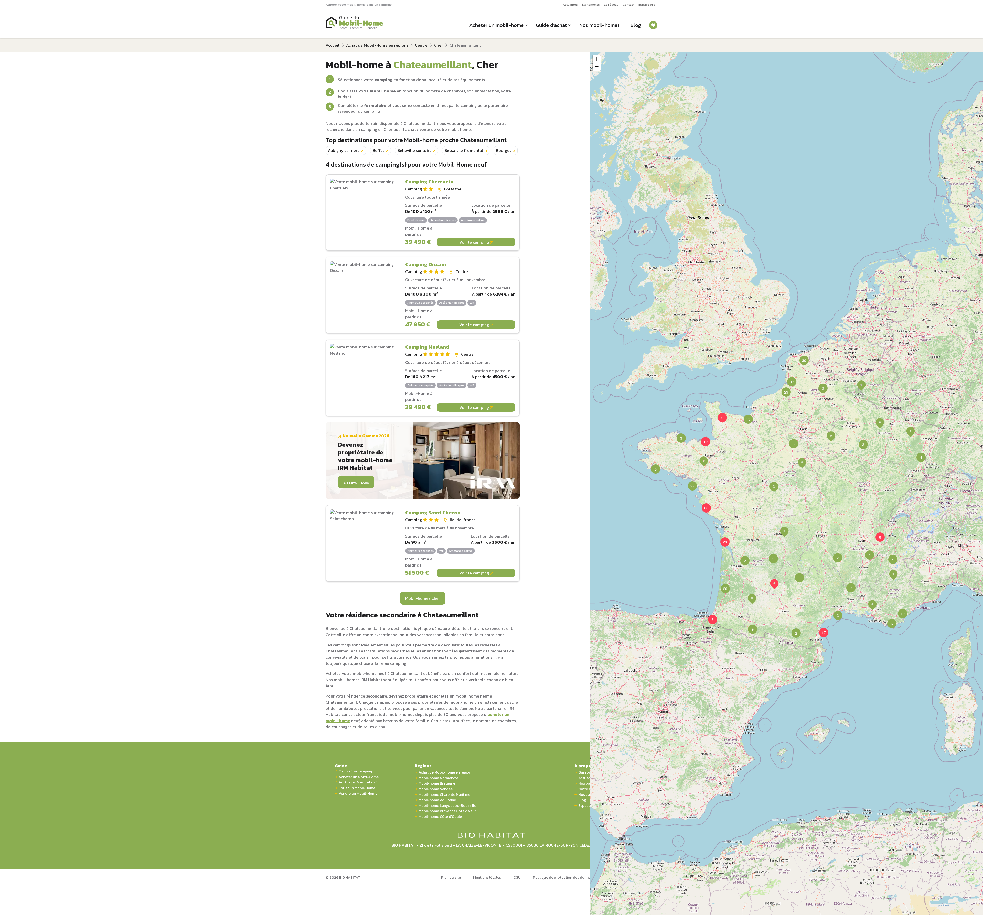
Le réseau (611, 4)
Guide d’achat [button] (551, 25)
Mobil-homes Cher (422, 598)
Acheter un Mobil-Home (359, 777)
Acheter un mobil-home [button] (496, 25)
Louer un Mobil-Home (357, 788)
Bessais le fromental (463, 150)
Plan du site (451, 877)
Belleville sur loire (414, 150)
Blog (636, 25)
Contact (628, 4)
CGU (517, 877)
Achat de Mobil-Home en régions (377, 45)
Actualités (570, 4)
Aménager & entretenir (358, 782)
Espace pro (646, 4)
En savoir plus (356, 482)
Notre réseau (589, 789)
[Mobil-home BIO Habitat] (492, 835)
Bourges (503, 150)
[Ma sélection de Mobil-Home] (653, 25)
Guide (341, 765)
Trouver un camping (355, 771)
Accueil (332, 45)
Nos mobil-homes (599, 25)
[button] (831, 436)
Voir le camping (474, 242)
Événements (591, 4)
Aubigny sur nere (344, 150)
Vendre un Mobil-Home (358, 793)
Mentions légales (487, 877)
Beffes (378, 150)
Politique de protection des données (563, 877)
